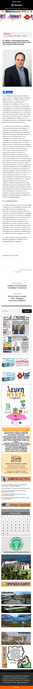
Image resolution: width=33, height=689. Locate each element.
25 (11, 530)
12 (15, 525)
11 (11, 525)
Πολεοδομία (17, 35)
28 (23, 530)
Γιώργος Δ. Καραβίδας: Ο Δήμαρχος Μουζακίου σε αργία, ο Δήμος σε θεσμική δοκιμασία (14, 485)
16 (3, 528)
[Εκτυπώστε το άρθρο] (20, 269)
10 (7, 525)
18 (11, 528)
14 (23, 525)
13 (19, 525)
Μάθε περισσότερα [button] (22, 682)
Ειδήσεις (7, 34)
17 (7, 528)
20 (19, 528)
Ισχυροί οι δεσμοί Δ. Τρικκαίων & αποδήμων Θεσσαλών (16, 488)
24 (7, 530)
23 (3, 530)
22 (27, 528)
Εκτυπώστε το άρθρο (26, 269)
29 (27, 530)
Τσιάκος (24, 35)
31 (7, 533)
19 (15, 528)
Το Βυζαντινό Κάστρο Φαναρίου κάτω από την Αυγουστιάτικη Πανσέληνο (13, 494)
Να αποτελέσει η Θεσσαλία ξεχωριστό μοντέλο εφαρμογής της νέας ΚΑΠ (13, 491)
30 (3, 533)
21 (23, 528)
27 (19, 530)
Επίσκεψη (10, 35)
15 (27, 525)
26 (15, 530)
